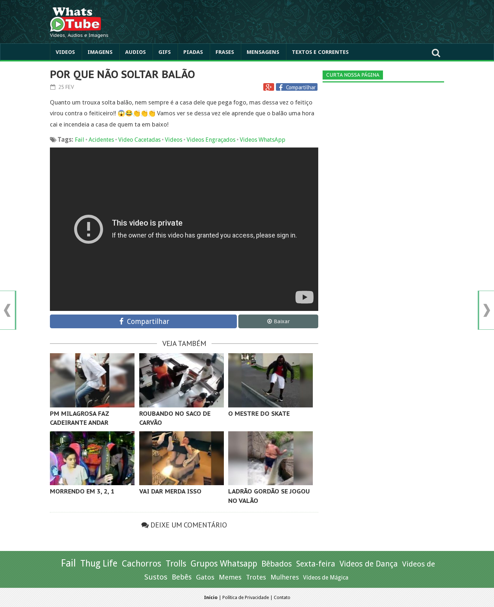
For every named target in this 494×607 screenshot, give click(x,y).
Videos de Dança (369, 563)
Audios (135, 52)
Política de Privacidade (245, 597)
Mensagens (263, 52)
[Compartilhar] (281, 87)
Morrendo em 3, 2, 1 (82, 491)
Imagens (100, 52)
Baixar (282, 321)
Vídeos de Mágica (325, 577)
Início (211, 597)
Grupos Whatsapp (224, 564)
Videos (65, 52)
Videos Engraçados (211, 139)
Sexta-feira (315, 563)
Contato (282, 597)
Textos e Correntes (320, 52)
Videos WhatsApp (262, 139)
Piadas (193, 52)
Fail (79, 139)
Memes (230, 577)
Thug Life (99, 563)
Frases (225, 52)
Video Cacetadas (139, 139)
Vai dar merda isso (170, 491)
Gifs (164, 52)
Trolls (176, 564)
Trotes (256, 577)
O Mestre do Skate (259, 414)
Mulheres (285, 577)
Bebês (182, 577)
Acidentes (101, 139)
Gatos (205, 577)
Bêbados (276, 563)
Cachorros (141, 564)
